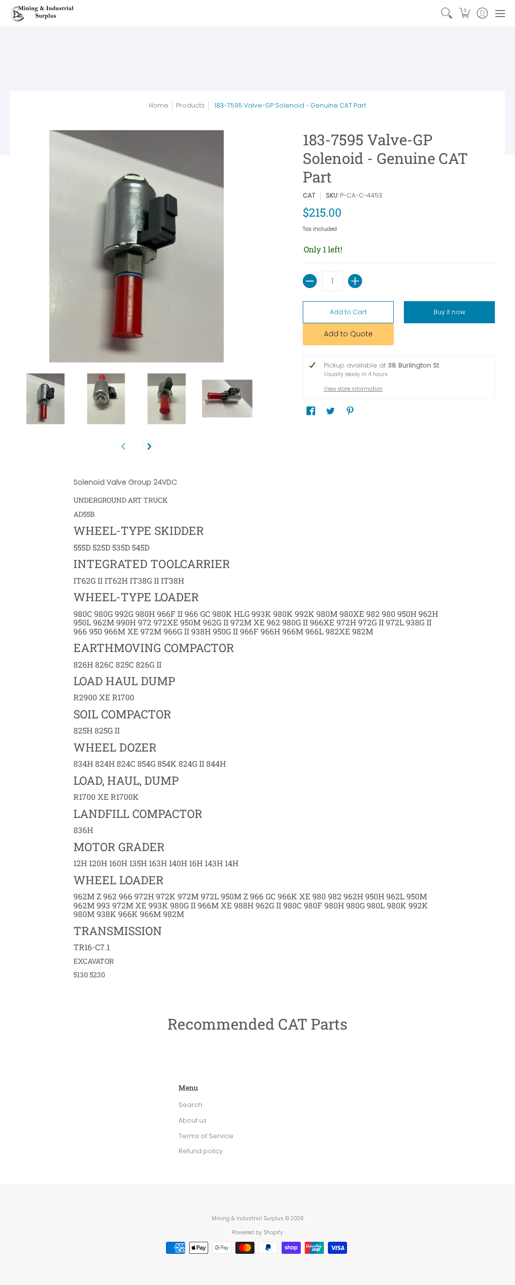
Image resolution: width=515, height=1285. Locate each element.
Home (158, 105)
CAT (309, 195)
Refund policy (201, 1151)
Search (190, 1104)
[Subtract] (310, 281)
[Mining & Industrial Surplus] (42, 13)
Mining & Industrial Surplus (248, 1218)
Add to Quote (348, 334)
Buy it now (449, 312)
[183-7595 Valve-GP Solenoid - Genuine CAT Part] (45, 399)
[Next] (148, 446)
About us (193, 1120)
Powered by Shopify (257, 1232)
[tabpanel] (257, 728)
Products (190, 105)
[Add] (355, 281)
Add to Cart (348, 312)
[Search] (447, 13)
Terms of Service (206, 1136)
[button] (464, 13)
